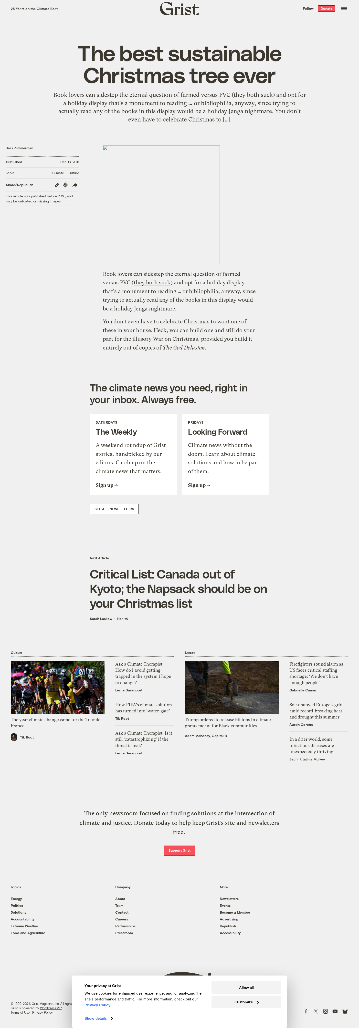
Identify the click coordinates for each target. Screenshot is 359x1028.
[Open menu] (343, 8)
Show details (95, 1018)
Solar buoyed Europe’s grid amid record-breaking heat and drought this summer (315, 710)
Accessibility (230, 933)
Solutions (18, 912)
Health (122, 619)
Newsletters (229, 899)
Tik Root (27, 737)
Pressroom (124, 933)
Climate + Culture (65, 173)
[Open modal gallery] (179, 204)
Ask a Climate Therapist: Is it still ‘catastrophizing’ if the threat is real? (143, 739)
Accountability (23, 919)
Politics (17, 905)
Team (119, 905)
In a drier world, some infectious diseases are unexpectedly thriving (311, 745)
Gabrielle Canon (302, 690)
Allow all (246, 988)
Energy (16, 899)
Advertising (229, 919)
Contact (121, 912)
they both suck (152, 282)
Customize (243, 1002)
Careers (121, 919)
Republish (228, 926)
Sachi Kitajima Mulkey (307, 759)
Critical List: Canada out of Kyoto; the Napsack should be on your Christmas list (178, 588)
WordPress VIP (51, 1008)
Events (225, 905)
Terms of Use (20, 1012)
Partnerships (125, 926)
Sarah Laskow (101, 619)
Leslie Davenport (128, 690)
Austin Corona (301, 724)
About (120, 899)
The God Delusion (184, 348)
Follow (308, 8)
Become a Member (235, 912)
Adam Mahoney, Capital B (206, 736)
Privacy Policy (42, 1012)
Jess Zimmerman (19, 148)
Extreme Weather (24, 926)
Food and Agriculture (28, 933)
